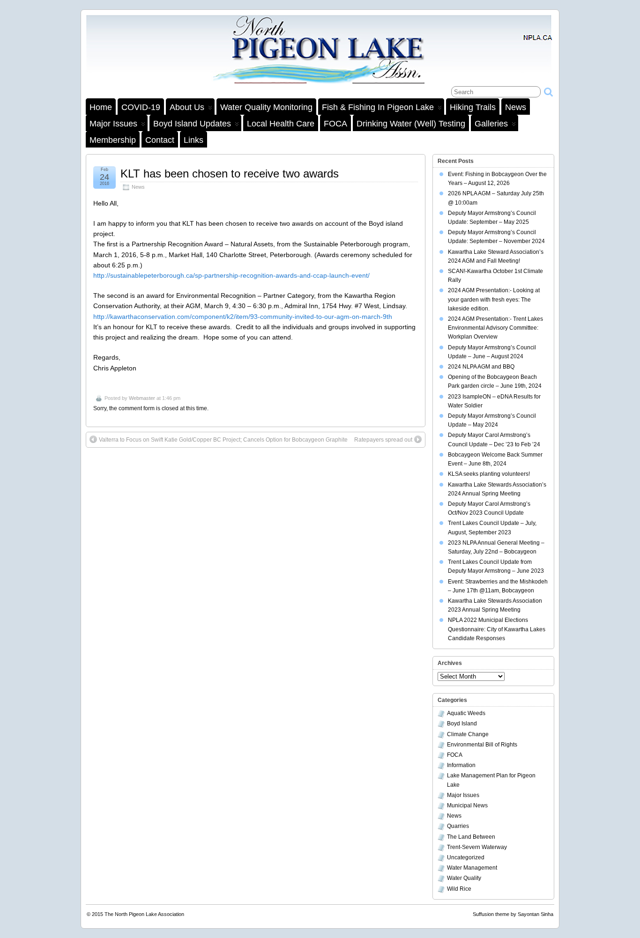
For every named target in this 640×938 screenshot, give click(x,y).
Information (461, 765)
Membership (112, 140)
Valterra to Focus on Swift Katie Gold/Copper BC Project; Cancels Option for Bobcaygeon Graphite (223, 439)
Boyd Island (462, 723)
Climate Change (468, 734)
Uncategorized (465, 857)
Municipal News (467, 805)
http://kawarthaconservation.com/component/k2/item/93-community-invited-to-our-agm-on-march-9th (242, 316)
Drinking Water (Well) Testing (411, 123)
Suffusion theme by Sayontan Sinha (513, 914)
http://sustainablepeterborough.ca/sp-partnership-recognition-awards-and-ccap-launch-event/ (231, 275)
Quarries (458, 826)
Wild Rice (459, 889)
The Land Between (471, 837)
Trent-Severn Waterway (477, 847)
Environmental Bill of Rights (482, 744)
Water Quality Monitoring (266, 107)
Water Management (472, 867)
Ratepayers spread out (383, 439)
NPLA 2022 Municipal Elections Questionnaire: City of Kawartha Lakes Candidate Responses (496, 629)
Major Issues (113, 123)
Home (100, 107)
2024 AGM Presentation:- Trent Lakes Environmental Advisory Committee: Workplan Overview (495, 328)
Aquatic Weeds (466, 713)
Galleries (491, 123)
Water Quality (464, 878)
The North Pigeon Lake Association (144, 914)
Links (193, 140)
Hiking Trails (473, 107)
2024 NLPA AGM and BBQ (481, 366)
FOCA (335, 123)
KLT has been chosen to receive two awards (229, 173)
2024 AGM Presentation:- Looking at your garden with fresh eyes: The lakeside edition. (494, 299)
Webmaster (142, 398)
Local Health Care (280, 123)
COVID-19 (140, 107)
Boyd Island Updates (192, 123)
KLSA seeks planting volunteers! (489, 474)
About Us (187, 107)
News (515, 107)
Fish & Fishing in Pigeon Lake (378, 107)
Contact (159, 140)
